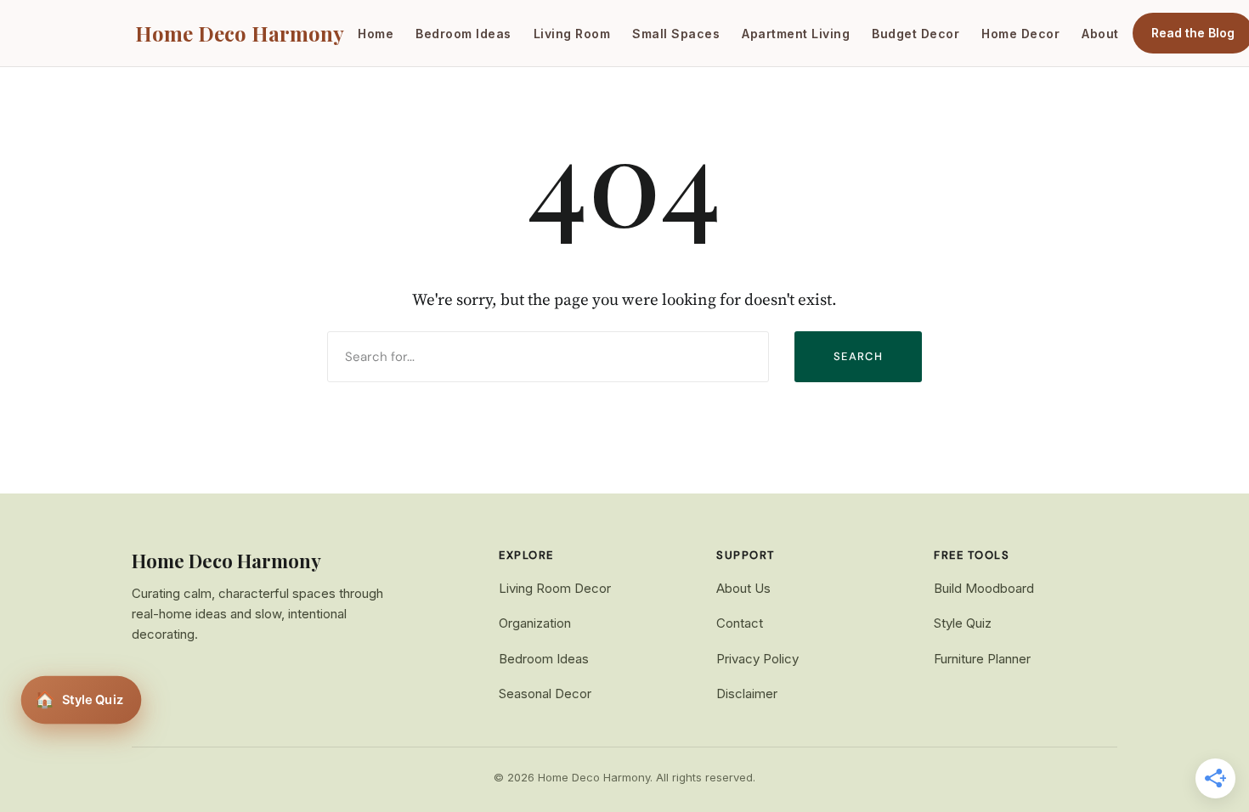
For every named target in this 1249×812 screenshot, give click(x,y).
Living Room (572, 33)
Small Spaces (676, 33)
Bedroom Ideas (463, 33)
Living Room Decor (555, 588)
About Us (743, 588)
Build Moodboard (984, 588)
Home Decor (1020, 33)
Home (375, 33)
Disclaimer (746, 693)
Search (858, 356)
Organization (535, 623)
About (1100, 33)
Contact (739, 623)
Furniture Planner (982, 659)
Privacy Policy (757, 659)
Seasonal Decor (545, 693)
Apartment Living (796, 33)
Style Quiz (963, 623)
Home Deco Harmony (239, 33)
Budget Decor (915, 33)
